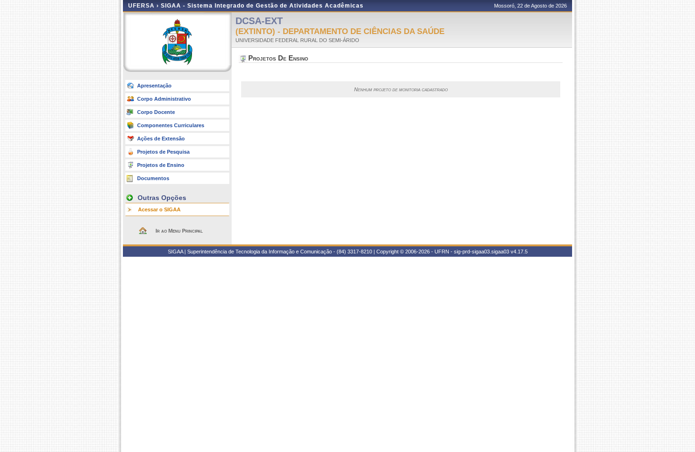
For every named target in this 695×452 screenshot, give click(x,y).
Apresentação (154, 85)
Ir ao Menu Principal (179, 231)
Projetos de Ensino (160, 165)
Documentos (153, 178)
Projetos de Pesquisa (163, 152)
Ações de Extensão (161, 138)
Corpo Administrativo (164, 99)
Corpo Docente (156, 112)
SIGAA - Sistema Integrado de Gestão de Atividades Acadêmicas (262, 5)
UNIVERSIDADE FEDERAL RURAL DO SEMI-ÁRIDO (297, 40)
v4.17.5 (519, 251)
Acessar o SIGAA (159, 209)
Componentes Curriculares (170, 125)
